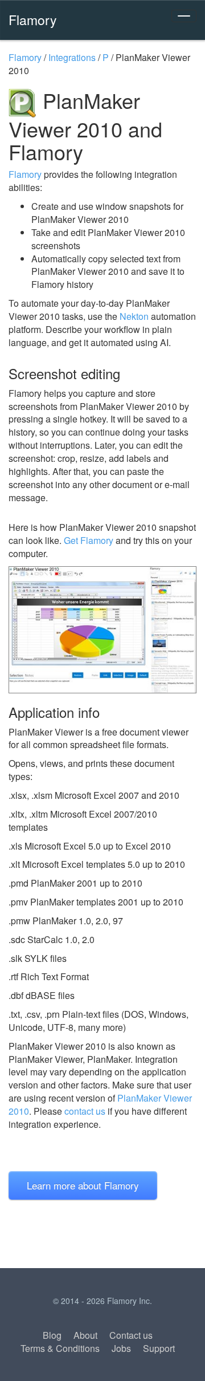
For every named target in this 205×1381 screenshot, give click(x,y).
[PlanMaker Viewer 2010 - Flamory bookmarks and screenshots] (102, 629)
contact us (84, 1111)
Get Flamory (88, 540)
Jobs (121, 1348)
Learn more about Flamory (83, 1185)
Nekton (134, 316)
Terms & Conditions (60, 1348)
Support (159, 1348)
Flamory (33, 19)
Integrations (72, 57)
